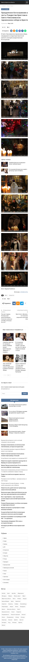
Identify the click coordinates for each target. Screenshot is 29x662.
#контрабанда (23, 604)
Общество (5, 555)
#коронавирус (5, 606)
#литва (16, 606)
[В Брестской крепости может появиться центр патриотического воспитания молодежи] (4, 419)
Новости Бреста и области (8, 2)
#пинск (3, 617)
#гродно (25, 598)
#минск (3, 609)
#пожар (17, 617)
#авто (8, 593)
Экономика (6, 582)
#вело (14, 598)
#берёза (10, 596)
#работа (16, 619)
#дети (12, 601)
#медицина (22, 606)
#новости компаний (15, 614)
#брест (6, 295)
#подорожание (10, 617)
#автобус (14, 593)
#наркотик (18, 611)
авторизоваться (5, 388)
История (5, 553)
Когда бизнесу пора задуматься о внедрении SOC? (14, 458)
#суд (9, 622)
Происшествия (6, 564)
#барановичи (21, 593)
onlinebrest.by (24, 292)
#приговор (4, 619)
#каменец (10, 604)
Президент (5, 561)
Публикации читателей (8, 567)
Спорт (4, 573)
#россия (21, 619)
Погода (5, 558)
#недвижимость (5, 614)
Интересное (6, 550)
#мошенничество (6, 611)
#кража (11, 606)
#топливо (14, 622)
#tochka (3, 593)
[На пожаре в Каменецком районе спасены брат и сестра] (4, 406)
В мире (4, 541)
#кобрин (16, 604)
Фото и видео (5, 9)
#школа (3, 625)
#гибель (19, 598)
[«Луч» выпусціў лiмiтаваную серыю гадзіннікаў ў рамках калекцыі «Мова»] (8, 358)
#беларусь (4, 596)
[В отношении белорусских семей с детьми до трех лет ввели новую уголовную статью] (4, 171)
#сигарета (4, 622)
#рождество (11, 295)
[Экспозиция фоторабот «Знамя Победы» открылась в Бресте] (4, 433)
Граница (5, 544)
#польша (23, 617)
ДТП (4, 547)
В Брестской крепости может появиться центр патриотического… (16, 419)
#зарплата (4, 604)
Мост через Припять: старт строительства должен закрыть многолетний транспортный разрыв (13, 498)
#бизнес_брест (17, 596)
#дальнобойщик (5, 601)
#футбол (20, 622)
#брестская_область (6, 598)
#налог (13, 611)
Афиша (5, 538)
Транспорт (5, 576)
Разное (5, 570)
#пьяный (10, 619)
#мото (18, 609)
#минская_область (11, 609)
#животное (17, 601)
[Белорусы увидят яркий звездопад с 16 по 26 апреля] (4, 426)
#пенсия (23, 614)
